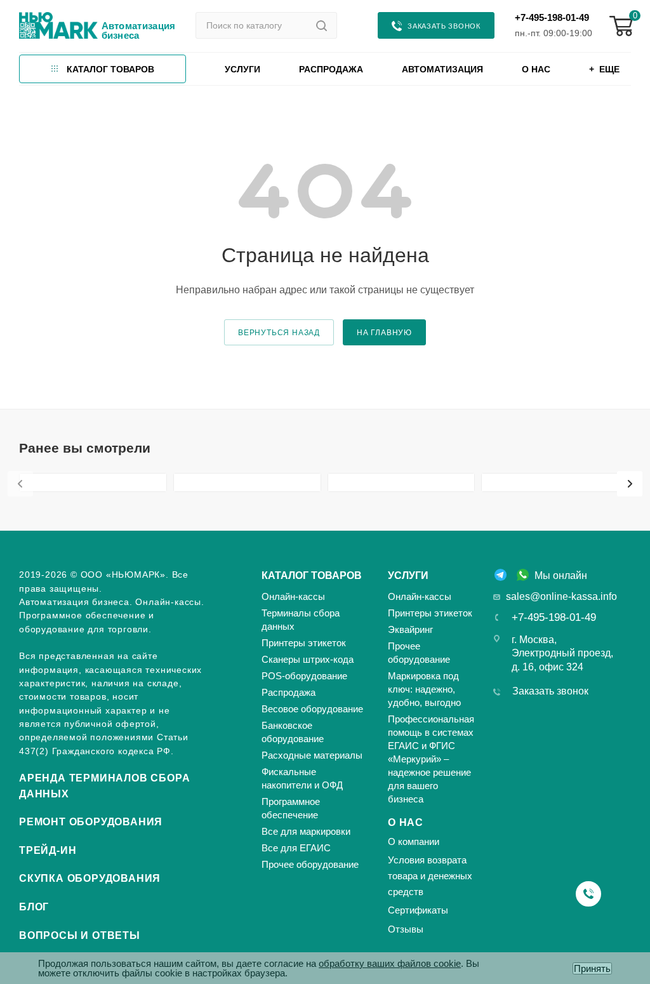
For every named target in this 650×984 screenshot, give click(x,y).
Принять (592, 968)
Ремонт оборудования (90, 821)
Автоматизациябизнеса (139, 30)
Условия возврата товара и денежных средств (430, 875)
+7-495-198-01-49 (552, 17)
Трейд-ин (47, 850)
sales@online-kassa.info (561, 596)
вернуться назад (279, 332)
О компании (413, 841)
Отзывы (405, 929)
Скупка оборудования (90, 878)
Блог (34, 906)
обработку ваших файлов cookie (390, 963)
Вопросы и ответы (79, 935)
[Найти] (321, 25)
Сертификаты (418, 910)
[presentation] (20, 483)
